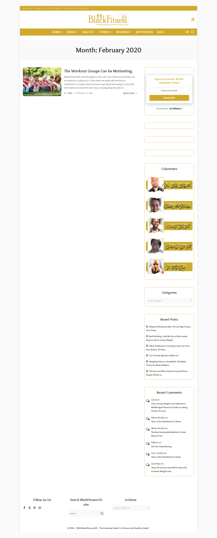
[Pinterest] (34, 507)
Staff (70, 93)
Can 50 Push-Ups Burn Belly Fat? (164, 355)
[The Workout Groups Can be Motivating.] (42, 81)
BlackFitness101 (89, 528)
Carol (153, 399)
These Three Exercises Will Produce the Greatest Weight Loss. (169, 469)
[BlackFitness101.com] (108, 20)
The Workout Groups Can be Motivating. (98, 71)
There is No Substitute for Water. (166, 421)
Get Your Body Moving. (161, 446)
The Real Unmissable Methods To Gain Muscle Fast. (168, 434)
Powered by (162, 108)
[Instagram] (39, 507)
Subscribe (169, 98)
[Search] (192, 32)
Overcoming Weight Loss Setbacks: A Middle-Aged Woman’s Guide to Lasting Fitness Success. (169, 407)
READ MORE (128, 93)
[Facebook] (24, 507)
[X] (29, 507)
